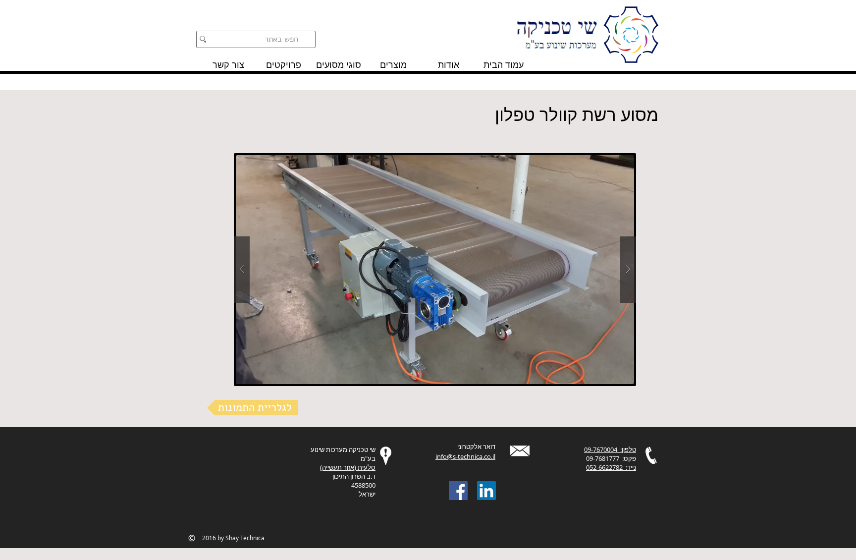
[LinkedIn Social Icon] (486, 490)
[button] (435, 269)
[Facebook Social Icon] (458, 490)
